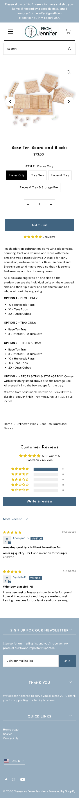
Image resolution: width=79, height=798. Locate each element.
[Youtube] (22, 780)
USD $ (16, 761)
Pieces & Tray (60, 175)
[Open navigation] (10, 31)
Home (8, 424)
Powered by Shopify (62, 791)
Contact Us (10, 738)
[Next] (69, 102)
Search (7, 734)
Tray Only (37, 175)
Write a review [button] (39, 501)
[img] (12, 532)
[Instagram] (13, 780)
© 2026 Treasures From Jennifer (24, 791)
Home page (10, 729)
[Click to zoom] (69, 72)
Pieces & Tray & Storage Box (39, 187)
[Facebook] (6, 780)
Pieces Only (17, 175)
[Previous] (10, 102)
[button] (33, 237)
